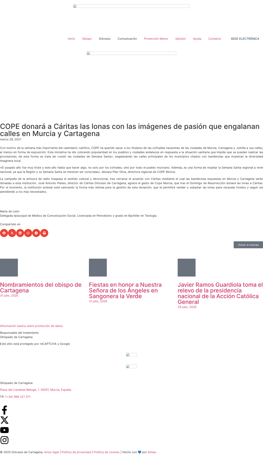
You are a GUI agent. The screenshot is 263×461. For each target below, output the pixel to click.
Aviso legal (51, 452)
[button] (4, 233)
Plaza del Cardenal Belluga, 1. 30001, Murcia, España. (36, 389)
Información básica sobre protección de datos (31, 326)
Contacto (214, 38)
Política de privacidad (76, 452)
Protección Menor (156, 38)
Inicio (71, 38)
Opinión (180, 38)
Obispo (87, 38)
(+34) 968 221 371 (17, 396)
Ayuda (197, 38)
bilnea (152, 452)
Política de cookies (107, 452)
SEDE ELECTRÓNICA (245, 38)
